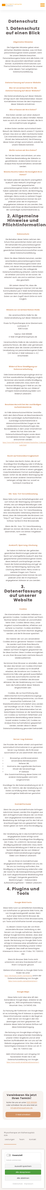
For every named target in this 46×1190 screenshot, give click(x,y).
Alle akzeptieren (23, 1172)
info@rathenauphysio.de (22, 1108)
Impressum (28, 1184)
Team (21, 1139)
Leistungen (10, 1139)
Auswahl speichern (23, 1166)
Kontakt (32, 1139)
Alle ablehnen (23, 1178)
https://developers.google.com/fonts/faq (18, 976)
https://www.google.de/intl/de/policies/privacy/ (23, 1062)
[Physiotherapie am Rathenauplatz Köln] (11, 5)
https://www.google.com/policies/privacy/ (22, 981)
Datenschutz (18, 1184)
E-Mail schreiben (23, 1114)
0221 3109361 (32, 1102)
